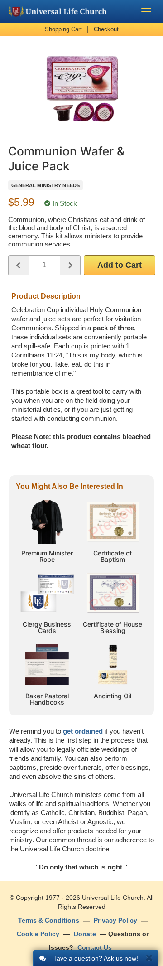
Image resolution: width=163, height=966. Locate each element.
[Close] (149, 957)
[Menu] (146, 11)
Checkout (106, 29)
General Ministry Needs (45, 185)
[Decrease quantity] (18, 265)
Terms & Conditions (48, 920)
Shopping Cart (63, 29)
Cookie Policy (38, 933)
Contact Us (94, 947)
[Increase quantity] (70, 265)
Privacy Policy (115, 920)
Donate (85, 933)
